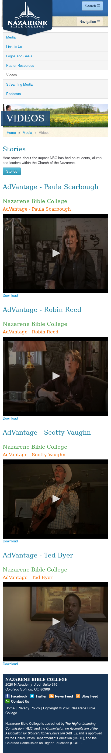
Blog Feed (89, 696)
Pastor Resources (20, 65)
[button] (55, 253)
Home (11, 132)
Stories (14, 149)
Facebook (19, 696)
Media (11, 37)
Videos (11, 74)
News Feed (64, 696)
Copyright (50, 707)
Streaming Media (19, 84)
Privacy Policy (29, 707)
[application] (55, 253)
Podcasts (13, 93)
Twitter (41, 696)
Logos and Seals (19, 55)
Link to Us (14, 46)
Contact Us (20, 701)
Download (10, 295)
